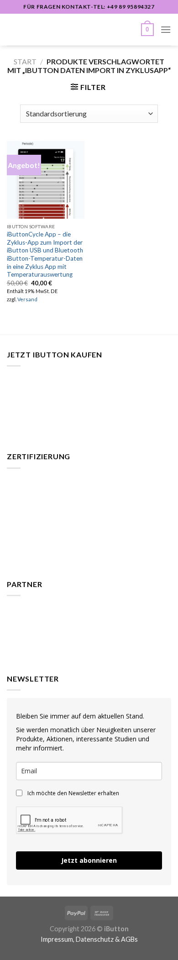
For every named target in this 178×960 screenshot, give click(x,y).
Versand (27, 299)
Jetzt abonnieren (89, 860)
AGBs (129, 939)
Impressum (57, 939)
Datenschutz (95, 939)
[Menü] (165, 29)
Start (25, 61)
